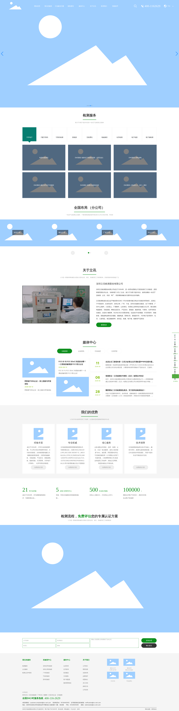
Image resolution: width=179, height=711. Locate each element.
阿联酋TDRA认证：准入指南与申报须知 (38, 390)
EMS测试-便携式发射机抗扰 (89, 185)
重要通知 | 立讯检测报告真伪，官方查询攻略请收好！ (126, 390)
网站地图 (147, 709)
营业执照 (60, 709)
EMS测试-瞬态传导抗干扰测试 (44, 185)
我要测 (45, 695)
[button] (87, 105)
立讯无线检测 (32, 695)
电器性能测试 (43, 158)
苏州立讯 (25, 695)
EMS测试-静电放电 (135, 158)
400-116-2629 (52, 698)
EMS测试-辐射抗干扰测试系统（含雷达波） (89, 158)
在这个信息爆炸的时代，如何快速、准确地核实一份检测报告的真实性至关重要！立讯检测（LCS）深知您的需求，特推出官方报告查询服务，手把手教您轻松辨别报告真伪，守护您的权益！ (129, 395)
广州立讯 (40, 695)
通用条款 (154, 709)
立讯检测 (59, 695)
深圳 (78, 709)
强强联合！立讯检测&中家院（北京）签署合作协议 (125, 376)
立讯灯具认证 (52, 695)
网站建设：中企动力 (70, 709)
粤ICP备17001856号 (51, 709)
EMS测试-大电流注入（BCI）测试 (135, 185)
